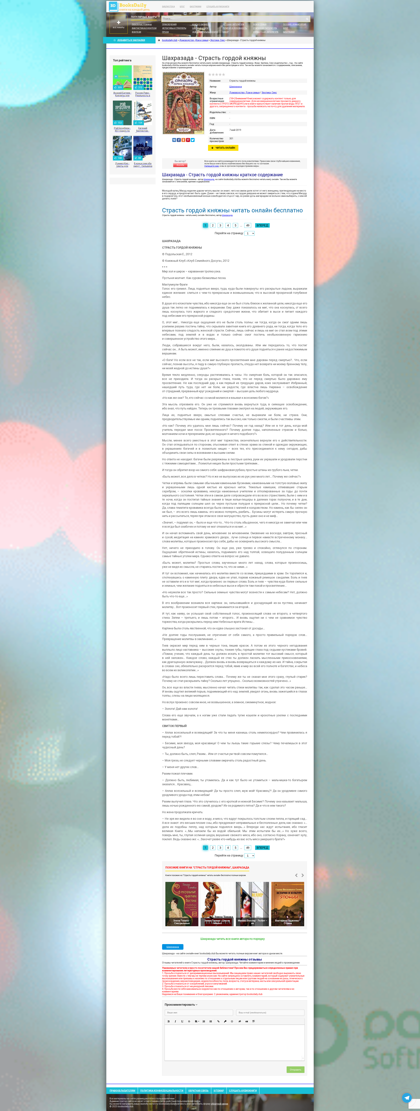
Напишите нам (211, 166)
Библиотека (168, 6)
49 (247, 225)
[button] (168, 1021)
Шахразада (235, 86)
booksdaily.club (131, 6)
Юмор (226, 32)
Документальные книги (205, 32)
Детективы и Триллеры (174, 28)
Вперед (262, 225)
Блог (182, 6)
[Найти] (307, 18)
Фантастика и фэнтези (144, 28)
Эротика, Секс (269, 92)
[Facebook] (179, 140)
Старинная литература (265, 28)
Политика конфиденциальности (161, 1090)
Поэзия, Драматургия (294, 24)
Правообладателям (122, 1090)
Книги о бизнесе (201, 24)
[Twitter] (193, 140)
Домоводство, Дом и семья (244, 92)
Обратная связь (198, 1090)
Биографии (195, 6)
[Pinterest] (188, 140)
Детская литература (233, 24)
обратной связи (219, 1103)
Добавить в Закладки (131, 40)
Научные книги (200, 28)
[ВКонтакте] (174, 140)
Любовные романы (142, 24)
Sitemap (219, 1090)
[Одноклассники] (183, 140)
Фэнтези (136, 32)
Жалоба (180, 165)
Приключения (169, 24)
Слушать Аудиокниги (217, 6)
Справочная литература (265, 32)
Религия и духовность (235, 28)
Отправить (295, 1069)
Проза (165, 32)
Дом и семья (259, 24)
